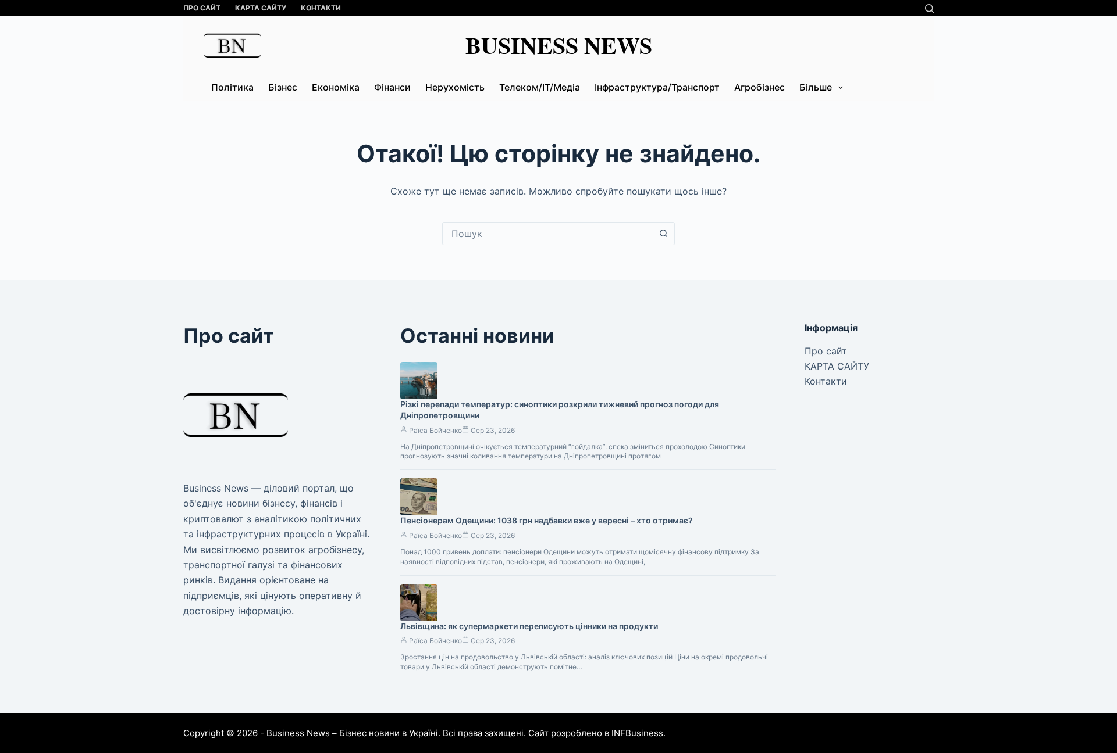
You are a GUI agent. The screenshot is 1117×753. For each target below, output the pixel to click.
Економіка (336, 87)
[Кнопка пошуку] (663, 234)
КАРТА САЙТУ (260, 7)
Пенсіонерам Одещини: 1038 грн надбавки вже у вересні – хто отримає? (546, 520)
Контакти (321, 7)
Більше (815, 87)
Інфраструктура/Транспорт (657, 87)
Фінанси (392, 87)
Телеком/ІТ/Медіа (539, 87)
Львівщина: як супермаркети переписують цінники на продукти (529, 626)
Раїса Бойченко (435, 430)
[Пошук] (929, 8)
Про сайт (201, 7)
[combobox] (547, 233)
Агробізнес (759, 87)
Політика (232, 87)
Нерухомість (455, 87)
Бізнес (282, 87)
